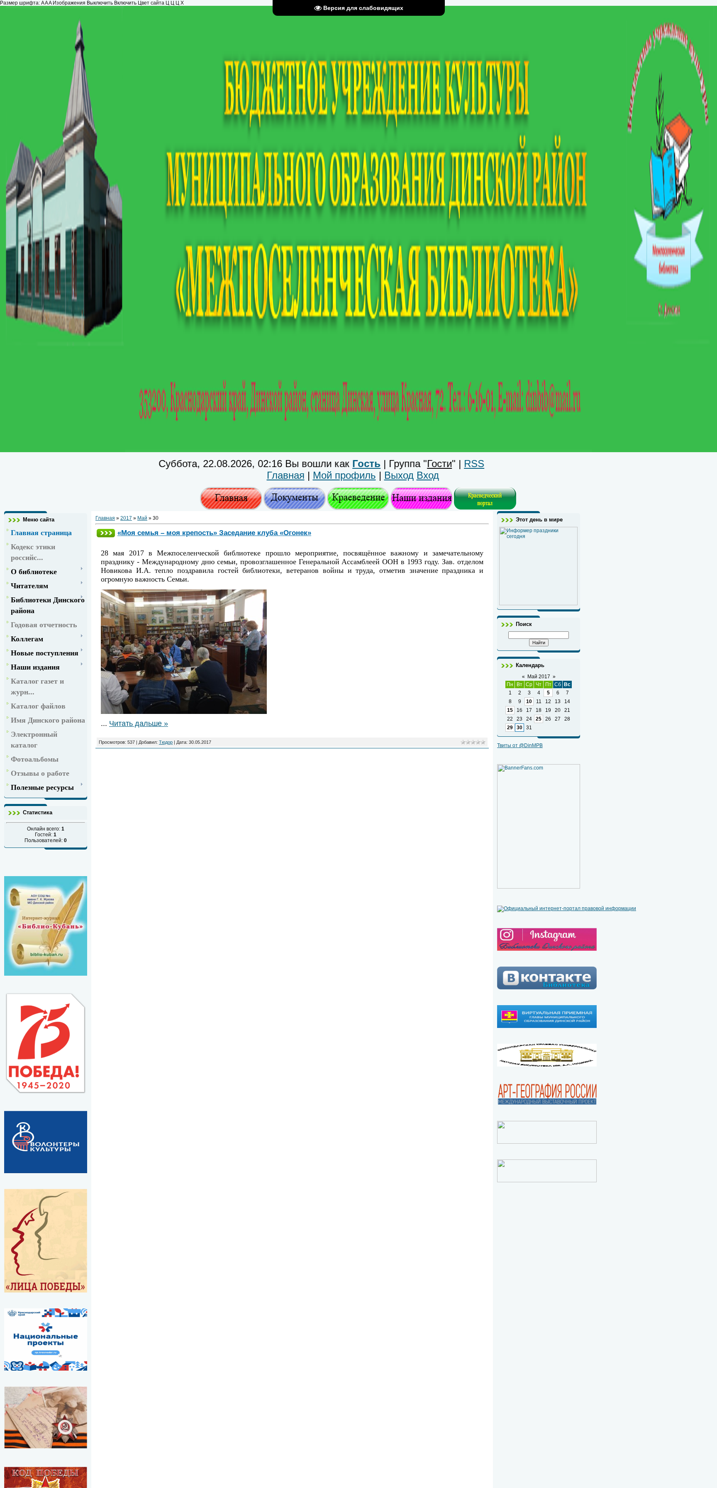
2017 (126, 518)
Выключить (100, 3)
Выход (399, 475)
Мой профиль (344, 475)
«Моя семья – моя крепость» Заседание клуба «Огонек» (214, 532)
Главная (286, 475)
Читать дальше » (138, 723)
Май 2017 (538, 676)
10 (529, 701)
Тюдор (166, 742)
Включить (125, 3)
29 (510, 728)
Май (142, 518)
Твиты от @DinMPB (520, 745)
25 (538, 719)
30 (519, 728)
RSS (427, 463)
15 (510, 710)
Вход (428, 475)
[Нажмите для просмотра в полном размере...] (184, 711)
